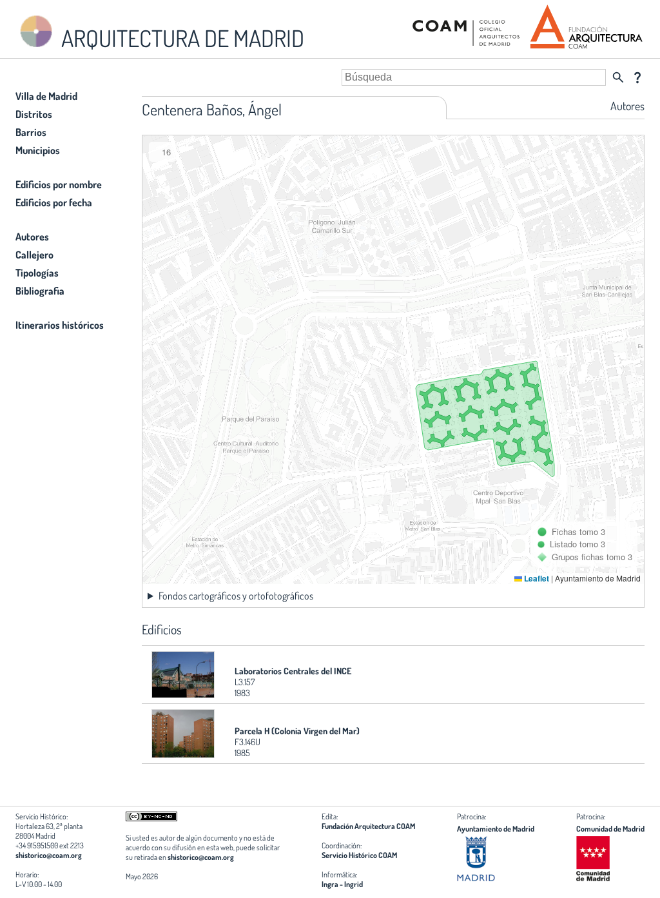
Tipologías (37, 272)
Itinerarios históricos (59, 324)
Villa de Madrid (46, 96)
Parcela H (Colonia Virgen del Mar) (297, 730)
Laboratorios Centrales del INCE (293, 670)
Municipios (37, 150)
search (618, 77)
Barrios (30, 132)
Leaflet (535, 578)
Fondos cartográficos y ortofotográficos (236, 595)
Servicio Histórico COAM (359, 855)
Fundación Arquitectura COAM (368, 826)
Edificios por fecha (53, 202)
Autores (32, 236)
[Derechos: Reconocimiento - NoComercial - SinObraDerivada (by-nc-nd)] (151, 818)
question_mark (637, 77)
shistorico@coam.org (48, 855)
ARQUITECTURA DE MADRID (180, 38)
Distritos (33, 114)
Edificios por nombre (58, 184)
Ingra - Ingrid (342, 884)
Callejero (34, 254)
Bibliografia (39, 290)
